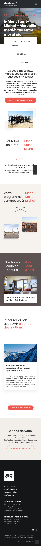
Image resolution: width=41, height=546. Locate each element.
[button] (36, 4)
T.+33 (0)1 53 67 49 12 (12, 508)
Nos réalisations (10, 489)
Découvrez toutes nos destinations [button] (20, 408)
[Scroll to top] (37, 542)
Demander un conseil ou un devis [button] (20, 100)
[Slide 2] (21, 125)
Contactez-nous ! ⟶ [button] (20, 448)
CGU (12, 538)
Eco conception (10, 492)
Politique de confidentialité (24, 538)
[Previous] (17, 209)
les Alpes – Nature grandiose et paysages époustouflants (18, 368)
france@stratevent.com (14, 510)
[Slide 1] (19, 125)
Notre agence (9, 486)
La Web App (9, 495)
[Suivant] (34, 174)
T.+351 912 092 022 (11, 524)
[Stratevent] (10, 4)
